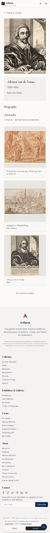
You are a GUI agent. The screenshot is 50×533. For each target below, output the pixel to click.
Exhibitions (6, 395)
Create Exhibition (9, 429)
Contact (5, 470)
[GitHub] (8, 492)
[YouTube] (26, 492)
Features (5, 452)
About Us (6, 448)
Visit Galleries (7, 399)
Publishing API (8, 432)
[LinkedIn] (22, 492)
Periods (5, 376)
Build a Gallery (8, 425)
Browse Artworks (9, 362)
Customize (9, 524)
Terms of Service (9, 473)
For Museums (7, 459)
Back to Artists (14, 13)
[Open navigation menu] (45, 3)
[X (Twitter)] (12, 492)
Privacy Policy (8, 477)
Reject (14, 528)
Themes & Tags (8, 380)
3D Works (6, 402)
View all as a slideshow (28, 120)
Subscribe (41, 504)
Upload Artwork (8, 422)
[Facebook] (3, 492)
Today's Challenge (10, 406)
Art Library (6, 462)
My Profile (6, 436)
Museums (6, 369)
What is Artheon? (9, 455)
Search (5, 383)
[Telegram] (17, 492)
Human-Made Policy (10, 480)
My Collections (8, 466)
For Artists (6, 418)
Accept (35, 528)
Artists (4, 365)
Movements (7, 372)
